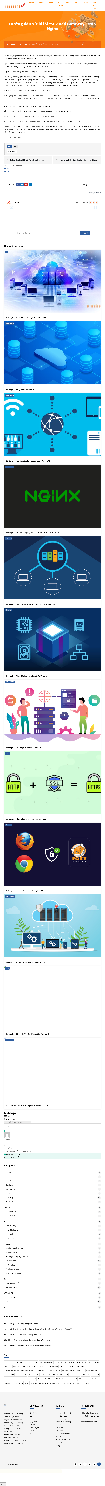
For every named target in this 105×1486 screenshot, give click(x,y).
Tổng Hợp (9, 1197)
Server (42, 3)
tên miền (42, 1371)
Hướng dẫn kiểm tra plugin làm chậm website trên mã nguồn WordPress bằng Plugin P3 (38, 1329)
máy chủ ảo (21, 1375)
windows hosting (47, 1375)
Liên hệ (32, 1416)
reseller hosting (93, 1379)
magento (9, 1375)
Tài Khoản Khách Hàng (39, 1383)
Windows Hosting (12, 1269)
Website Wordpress (83, 1383)
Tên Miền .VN (11, 1212)
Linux (8, 1193)
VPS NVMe (60, 1428)
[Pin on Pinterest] (26, 184)
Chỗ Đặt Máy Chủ (12, 1283)
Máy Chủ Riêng (11, 1287)
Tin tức (32, 1431)
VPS (25, 44)
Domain (69, 3)
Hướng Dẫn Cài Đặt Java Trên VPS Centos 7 (23, 748)
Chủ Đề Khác (95, 5)
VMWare (85, 1375)
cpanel (54, 1366)
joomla (80, 1371)
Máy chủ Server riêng (28, 1362)
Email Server (10, 1238)
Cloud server (54, 1371)
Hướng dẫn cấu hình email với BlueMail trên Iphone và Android (28, 1345)
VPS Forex (59, 1431)
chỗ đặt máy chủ (77, 1366)
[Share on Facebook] (18, 184)
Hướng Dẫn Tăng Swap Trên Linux (20, 389)
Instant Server (56, 1383)
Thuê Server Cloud (63, 1433)
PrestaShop (91, 1371)
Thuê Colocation (62, 1416)
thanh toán (74, 1375)
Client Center (11, 1176)
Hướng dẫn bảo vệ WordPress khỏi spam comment (24, 1334)
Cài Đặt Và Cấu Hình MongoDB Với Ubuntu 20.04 (25, 962)
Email (77, 3)
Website (86, 3)
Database (9, 1185)
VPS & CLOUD (60, 4)
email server (32, 1366)
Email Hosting (11, 1226)
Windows (9, 1202)
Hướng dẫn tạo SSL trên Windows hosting (27, 160)
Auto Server (69, 1383)
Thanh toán (34, 1419)
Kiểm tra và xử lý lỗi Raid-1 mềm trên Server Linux (76, 160)
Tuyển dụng (34, 1428)
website (95, 1375)
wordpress (93, 1362)
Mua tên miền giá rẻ (63, 1439)
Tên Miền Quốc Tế (12, 1216)
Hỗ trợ (32, 1425)
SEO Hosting (10, 1265)
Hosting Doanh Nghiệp (14, 1248)
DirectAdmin (10, 1189)
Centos (63, 1366)
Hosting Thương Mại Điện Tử (17, 1256)
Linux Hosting (11, 1261)
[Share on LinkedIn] (30, 184)
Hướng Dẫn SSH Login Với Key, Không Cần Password (27, 1034)
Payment (20, 1379)
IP (26, 1383)
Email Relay (10, 1234)
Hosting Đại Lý (11, 1252)
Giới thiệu (33, 1413)
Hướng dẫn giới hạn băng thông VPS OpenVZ (21, 1323)
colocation (81, 1362)
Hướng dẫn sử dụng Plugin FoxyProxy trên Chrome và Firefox (31, 891)
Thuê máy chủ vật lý (63, 1413)
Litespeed (9, 1379)
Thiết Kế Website (28, 1371)
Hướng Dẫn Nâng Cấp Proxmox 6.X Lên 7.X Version (26, 676)
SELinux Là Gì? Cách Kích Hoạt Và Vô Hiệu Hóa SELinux (28, 1106)
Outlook (19, 1383)
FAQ (31, 1433)
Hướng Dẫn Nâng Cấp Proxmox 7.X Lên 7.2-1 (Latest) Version (30, 604)
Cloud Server (11, 1297)
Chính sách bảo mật (89, 1422)
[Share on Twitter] (22, 184)
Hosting (51, 3)
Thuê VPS (59, 1425)
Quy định (33, 1422)
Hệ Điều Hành (68, 1371)
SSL (50, 1379)
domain (44, 1366)
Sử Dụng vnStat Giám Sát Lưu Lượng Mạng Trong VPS (28, 461)
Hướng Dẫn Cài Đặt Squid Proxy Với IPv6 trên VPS (26, 318)
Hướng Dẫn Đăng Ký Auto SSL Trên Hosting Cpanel (26, 819)
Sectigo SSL (60, 1445)
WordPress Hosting (13, 1273)
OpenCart (33, 1375)
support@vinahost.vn (18, 1440)
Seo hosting (31, 1379)
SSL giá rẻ (59, 1442)
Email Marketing (12, 1230)
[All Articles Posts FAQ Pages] (82, 44)
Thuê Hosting (61, 1419)
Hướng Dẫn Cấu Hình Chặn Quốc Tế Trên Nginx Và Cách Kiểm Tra (32, 533)
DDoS (81, 1379)
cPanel (8, 1181)
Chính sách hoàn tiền (89, 1413)
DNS (57, 1379)
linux (8, 1366)
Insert (3, 1484)
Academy (32, 3)
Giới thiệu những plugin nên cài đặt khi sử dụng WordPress (27, 1340)
